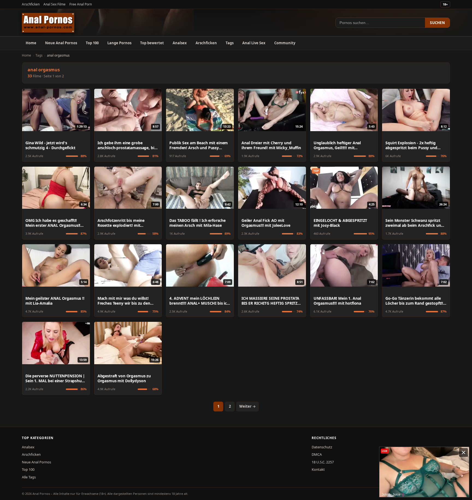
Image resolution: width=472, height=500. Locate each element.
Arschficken (31, 4)
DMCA (317, 454)
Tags (230, 42)
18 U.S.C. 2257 (323, 462)
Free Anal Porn (80, 4)
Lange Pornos (119, 42)
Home (31, 42)
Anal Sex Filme (54, 4)
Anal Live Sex (254, 42)
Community (284, 42)
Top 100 (92, 42)
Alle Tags (29, 477)
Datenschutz (322, 447)
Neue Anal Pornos (61, 42)
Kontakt (318, 469)
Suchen (437, 22)
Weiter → (247, 406)
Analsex (180, 42)
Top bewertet (152, 42)
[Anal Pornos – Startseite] (48, 23)
